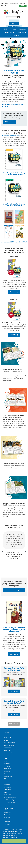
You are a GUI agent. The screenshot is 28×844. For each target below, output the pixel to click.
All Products (15, 36)
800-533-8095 (7, 812)
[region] (14, 835)
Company (7, 732)
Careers (6, 740)
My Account (23, 3)
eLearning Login (14, 3)
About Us (6, 735)
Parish (14, 29)
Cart (2, 5)
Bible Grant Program (9, 742)
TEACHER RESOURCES (14, 26)
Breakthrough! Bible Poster (10, 242)
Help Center (7, 824)
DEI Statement (8, 753)
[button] (3, 551)
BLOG (14, 21)
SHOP (14, 23)
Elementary (23, 29)
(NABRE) (24, 242)
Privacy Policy (14, 838)
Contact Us (22, 5)
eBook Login (4, 3)
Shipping (6, 792)
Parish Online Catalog (10, 797)
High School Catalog (9, 802)
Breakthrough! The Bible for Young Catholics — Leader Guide (14, 204)
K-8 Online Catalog (9, 800)
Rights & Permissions (9, 745)
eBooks (6, 774)
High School (22, 32)
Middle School (9, 32)
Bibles (6, 29)
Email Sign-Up (7, 737)
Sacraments (7, 763)
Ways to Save (7, 787)
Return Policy (7, 795)
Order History (7, 789)
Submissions (7, 748)
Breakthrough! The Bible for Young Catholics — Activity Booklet (14, 173)
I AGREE (14, 841)
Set (20, 242)
